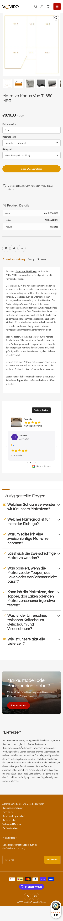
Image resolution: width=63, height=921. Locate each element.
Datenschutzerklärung (12, 807)
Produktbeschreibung (13, 259)
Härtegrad (6, 149)
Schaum (41, 259)
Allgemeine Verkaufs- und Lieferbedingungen (23, 803)
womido (27, 902)
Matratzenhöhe (9, 124)
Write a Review (41, 410)
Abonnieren (52, 859)
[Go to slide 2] (30, 462)
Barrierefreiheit (9, 820)
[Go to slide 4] (35, 462)
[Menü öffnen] (57, 6)
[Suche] (35, 6)
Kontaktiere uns (18, 705)
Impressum (7, 811)
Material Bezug (9, 136)
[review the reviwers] (12, 445)
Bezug (31, 259)
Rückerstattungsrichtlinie (13, 816)
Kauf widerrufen (9, 828)
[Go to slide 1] (27, 462)
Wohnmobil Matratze (11, 824)
